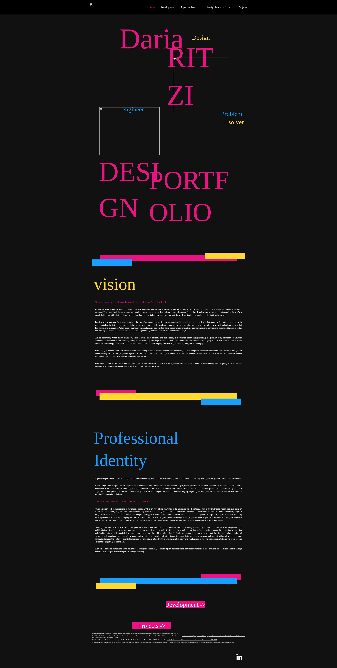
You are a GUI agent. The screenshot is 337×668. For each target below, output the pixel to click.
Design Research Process (219, 7)
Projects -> (152, 625)
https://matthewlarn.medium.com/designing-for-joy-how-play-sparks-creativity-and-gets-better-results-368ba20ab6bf (192, 639)
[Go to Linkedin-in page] (239, 657)
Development (168, 7)
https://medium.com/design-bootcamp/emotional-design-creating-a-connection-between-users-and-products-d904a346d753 (207, 642)
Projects (243, 7)
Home (152, 7)
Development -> (185, 604)
